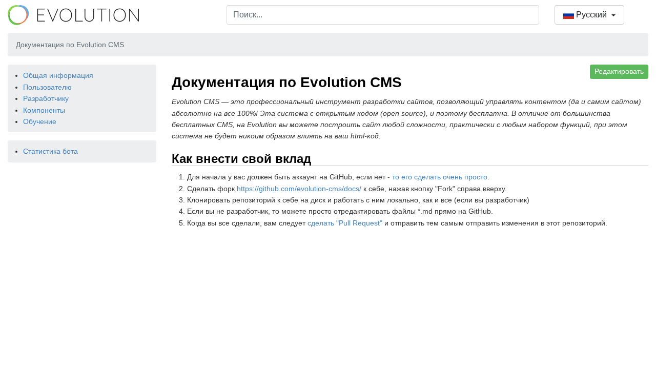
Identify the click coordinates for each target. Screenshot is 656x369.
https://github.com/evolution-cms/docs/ (299, 188)
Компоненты (44, 110)
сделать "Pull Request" (345, 223)
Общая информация (58, 75)
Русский (591, 14)
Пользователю (47, 87)
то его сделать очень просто (439, 177)
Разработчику (46, 98)
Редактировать (619, 71)
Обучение (39, 121)
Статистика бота (50, 151)
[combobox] (383, 15)
